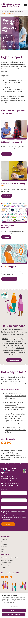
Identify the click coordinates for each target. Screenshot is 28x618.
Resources (4, 546)
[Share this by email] (2, 443)
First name (4, 489)
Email (2, 504)
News (2, 549)
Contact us (4, 539)
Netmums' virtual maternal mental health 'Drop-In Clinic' (15, 430)
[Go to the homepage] (12, 4)
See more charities (14, 360)
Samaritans (12, 89)
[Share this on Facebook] (10, 443)
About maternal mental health (14, 11)
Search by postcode (9, 279)
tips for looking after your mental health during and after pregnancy (15, 396)
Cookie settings (14, 606)
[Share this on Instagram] (11, 577)
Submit (8, 524)
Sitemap (3, 567)
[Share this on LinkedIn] (5, 443)
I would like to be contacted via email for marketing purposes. (13, 512)
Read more (7, 154)
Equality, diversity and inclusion (10, 558)
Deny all (14, 610)
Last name (4, 497)
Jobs (2, 551)
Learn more (12, 602)
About (2, 542)
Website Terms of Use (7, 560)
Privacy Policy (6, 519)
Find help (6, 237)
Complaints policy (6, 562)
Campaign (4, 544)
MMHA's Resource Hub (17, 414)
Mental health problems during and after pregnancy (12, 98)
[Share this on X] (8, 443)
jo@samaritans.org (15, 91)
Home (2, 11)
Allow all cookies (14, 614)
